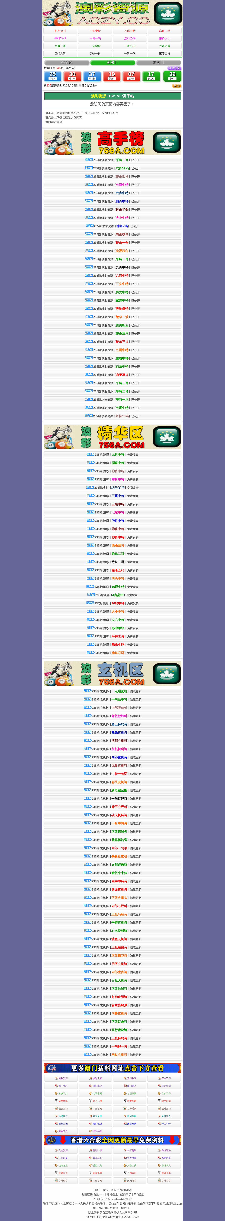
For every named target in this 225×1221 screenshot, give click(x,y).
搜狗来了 (125, 1194)
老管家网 (97, 1093)
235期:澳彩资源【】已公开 (116, 160)
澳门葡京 (131, 1086)
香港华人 (166, 1165)
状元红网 (166, 1086)
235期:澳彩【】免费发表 (116, 454)
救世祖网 (131, 1101)
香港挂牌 (97, 1150)
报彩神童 (97, 1131)
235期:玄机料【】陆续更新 (116, 691)
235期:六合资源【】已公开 (116, 399)
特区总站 (131, 1150)
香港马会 (97, 1158)
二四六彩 (131, 1173)
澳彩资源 (63, 1078)
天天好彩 (131, 1180)
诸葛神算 (63, 1101)
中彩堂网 (131, 1116)
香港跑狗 (166, 1150)
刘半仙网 (97, 1101)
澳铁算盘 (63, 1131)
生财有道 (63, 1173)
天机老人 (166, 1116)
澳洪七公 (97, 1123)
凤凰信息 (166, 1158)
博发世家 (131, 1158)
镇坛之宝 (63, 1165)
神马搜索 (112, 1194)
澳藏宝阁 (63, 1123)
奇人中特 (166, 1123)
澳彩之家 (97, 1078)
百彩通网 (131, 1108)
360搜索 (138, 1194)
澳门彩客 (131, 1078)
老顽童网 (131, 1093)
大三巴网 (97, 1108)
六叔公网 (97, 1180)
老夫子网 (97, 1116)
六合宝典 (131, 1165)
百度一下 (99, 1194)
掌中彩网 (166, 1101)
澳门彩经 (97, 1086)
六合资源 (63, 1150)
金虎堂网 (63, 1108)
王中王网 (166, 1078)
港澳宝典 (63, 1093)
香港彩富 (166, 1180)
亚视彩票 (97, 1173)
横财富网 (166, 1108)
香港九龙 (97, 1165)
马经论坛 (63, 1116)
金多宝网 (166, 1093)
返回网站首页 (53, 121)
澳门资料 (63, 1086)
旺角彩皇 (63, 1158)
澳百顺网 (131, 1123)
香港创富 (63, 1180)
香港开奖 (166, 1173)
